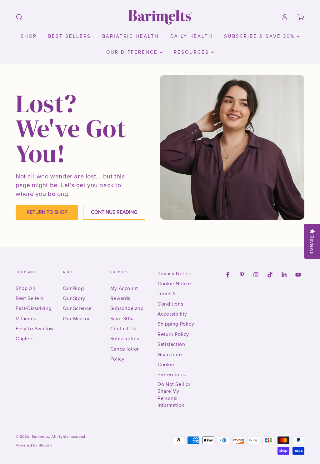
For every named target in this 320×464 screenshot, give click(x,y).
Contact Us (123, 329)
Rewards (120, 298)
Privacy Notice (174, 274)
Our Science (77, 308)
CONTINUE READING (114, 212)
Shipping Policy (176, 324)
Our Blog (73, 288)
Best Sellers (29, 298)
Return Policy (173, 334)
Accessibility (172, 314)
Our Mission (77, 319)
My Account (124, 288)
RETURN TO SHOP (47, 212)
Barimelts (40, 436)
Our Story (74, 298)
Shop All (25, 288)
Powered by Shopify (34, 445)
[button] (19, 17)
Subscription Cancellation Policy (125, 349)
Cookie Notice (174, 284)
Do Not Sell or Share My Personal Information (174, 394)
